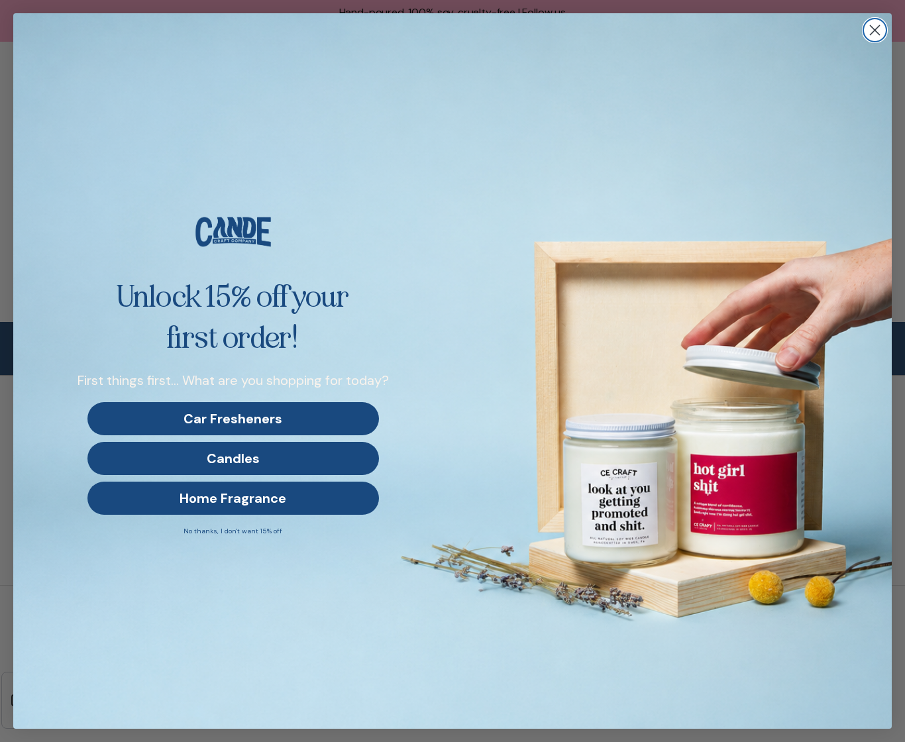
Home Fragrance (233, 498)
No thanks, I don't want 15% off (233, 531)
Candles (233, 458)
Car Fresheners (233, 418)
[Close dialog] (874, 30)
